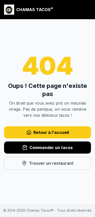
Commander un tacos (51, 147)
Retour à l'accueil (51, 132)
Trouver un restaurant (51, 163)
